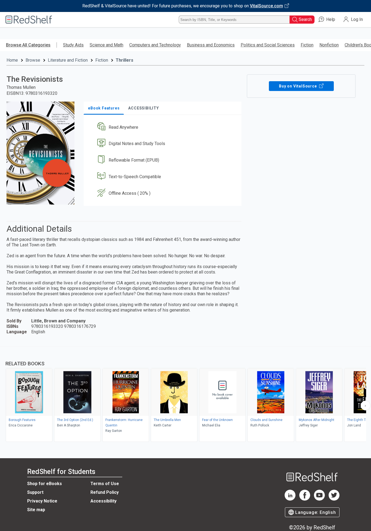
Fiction (307, 45)
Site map (36, 509)
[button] (163, 127)
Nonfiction (329, 45)
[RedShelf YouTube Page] (319, 499)
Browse (33, 60)
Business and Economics (211, 45)
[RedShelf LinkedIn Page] (290, 499)
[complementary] (185, 395)
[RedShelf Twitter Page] (334, 499)
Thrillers (124, 60)
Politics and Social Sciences (268, 45)
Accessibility (103, 501)
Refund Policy (104, 492)
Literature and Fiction (68, 60)
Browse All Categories (28, 45)
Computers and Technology (155, 45)
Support (35, 492)
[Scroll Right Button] (365, 405)
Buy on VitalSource (298, 86)
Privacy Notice (42, 501)
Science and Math (106, 45)
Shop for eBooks (44, 483)
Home (12, 60)
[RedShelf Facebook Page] (304, 499)
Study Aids (73, 45)
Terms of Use (104, 483)
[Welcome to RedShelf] (29, 19)
